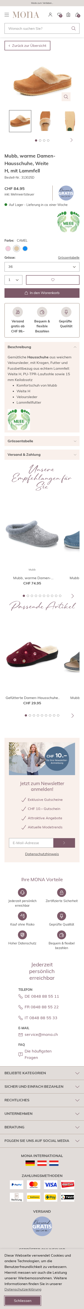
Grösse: (9, 258)
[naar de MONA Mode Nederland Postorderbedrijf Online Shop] (53, 1163)
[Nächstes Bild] (71, 140)
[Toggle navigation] (6, 14)
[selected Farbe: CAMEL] (16, 248)
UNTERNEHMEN (18, 1113)
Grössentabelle (69, 258)
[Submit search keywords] (74, 28)
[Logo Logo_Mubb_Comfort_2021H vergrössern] (68, 221)
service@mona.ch (41, 1034)
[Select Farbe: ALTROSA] (8, 248)
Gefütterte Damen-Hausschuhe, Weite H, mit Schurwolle (32, 697)
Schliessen (22, 1300)
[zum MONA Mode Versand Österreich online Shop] (42, 1163)
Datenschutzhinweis (42, 854)
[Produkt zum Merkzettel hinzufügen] (53, 280)
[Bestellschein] (68, 14)
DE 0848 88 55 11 (42, 996)
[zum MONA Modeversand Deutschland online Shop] (30, 1163)
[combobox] (42, 28)
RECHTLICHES (16, 1100)
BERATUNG (14, 1127)
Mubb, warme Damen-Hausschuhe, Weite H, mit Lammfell (32, 578)
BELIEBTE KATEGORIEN (25, 1073)
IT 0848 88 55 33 (41, 1017)
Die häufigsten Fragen (38, 1054)
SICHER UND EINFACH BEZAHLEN (33, 1086)
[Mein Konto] (50, 14)
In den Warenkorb (45, 292)
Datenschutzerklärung (22, 1289)
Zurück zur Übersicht (29, 45)
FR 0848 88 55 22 (42, 1006)
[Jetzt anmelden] (64, 843)
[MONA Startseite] (26, 14)
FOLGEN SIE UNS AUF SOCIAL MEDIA (36, 1140)
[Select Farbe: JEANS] (25, 248)
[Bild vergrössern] (66, 96)
